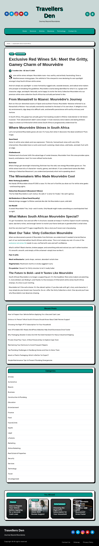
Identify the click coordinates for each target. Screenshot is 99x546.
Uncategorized (13, 479)
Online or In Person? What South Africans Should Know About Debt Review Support (39, 319)
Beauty (10, 387)
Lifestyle (11, 438)
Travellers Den (17, 70)
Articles (42, 31)
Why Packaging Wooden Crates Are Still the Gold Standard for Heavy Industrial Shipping (41, 335)
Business (50, 31)
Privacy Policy (88, 542)
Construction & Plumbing (17, 397)
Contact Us (72, 31)
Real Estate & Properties (17, 453)
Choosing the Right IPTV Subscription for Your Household (29, 325)
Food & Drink (20, 54)
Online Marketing (14, 448)
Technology (61, 31)
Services (33, 31)
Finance (11, 412)
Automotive (12, 382)
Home (25, 31)
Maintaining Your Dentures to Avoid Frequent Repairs (28, 345)
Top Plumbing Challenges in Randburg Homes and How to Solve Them (34, 350)
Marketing (11, 443)
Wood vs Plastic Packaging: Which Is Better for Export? (28, 355)
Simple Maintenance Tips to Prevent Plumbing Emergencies (30, 360)
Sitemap (77, 542)
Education (12, 402)
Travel (10, 474)
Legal (10, 433)
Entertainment (13, 407)
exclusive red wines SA (17, 243)
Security (11, 458)
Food (11, 54)
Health (10, 428)
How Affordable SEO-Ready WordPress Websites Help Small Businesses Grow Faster (39, 330)
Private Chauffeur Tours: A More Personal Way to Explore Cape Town (33, 340)
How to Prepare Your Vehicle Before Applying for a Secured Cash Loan (34, 314)
